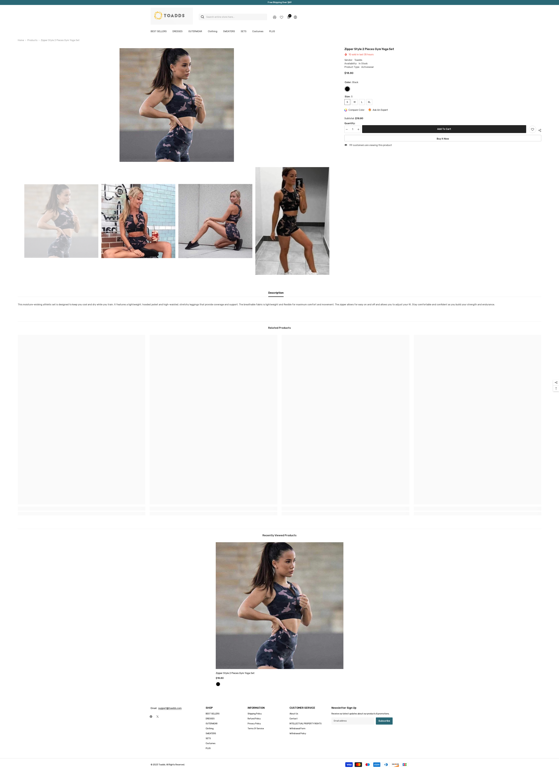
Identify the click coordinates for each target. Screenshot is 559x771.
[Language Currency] (295, 17)
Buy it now (443, 138)
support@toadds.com (170, 708)
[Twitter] (157, 716)
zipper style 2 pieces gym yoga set (235, 673)
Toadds (358, 60)
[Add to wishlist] (532, 129)
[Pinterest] (151, 716)
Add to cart (445, 129)
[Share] (538, 130)
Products (32, 40)
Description (276, 292)
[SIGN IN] (274, 17)
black (218, 684)
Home (21, 40)
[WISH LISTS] (281, 17)
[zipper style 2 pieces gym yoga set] (279, 605)
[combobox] (235, 17)
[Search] (233, 17)
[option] (177, 105)
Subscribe (384, 720)
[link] (81, 509)
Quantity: (349, 123)
